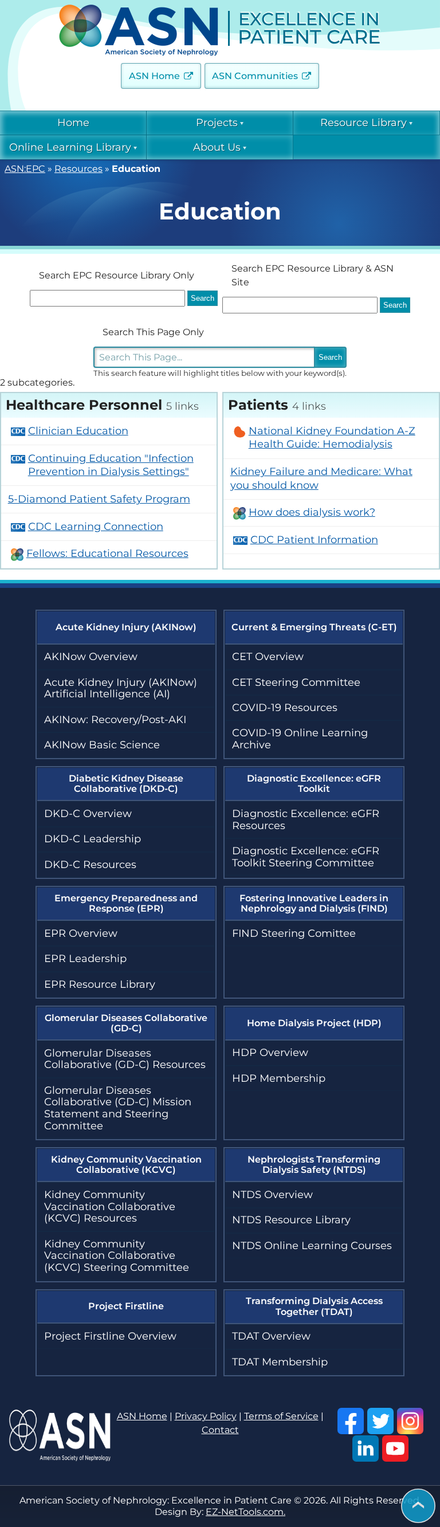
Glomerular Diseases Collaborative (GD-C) (126, 1023)
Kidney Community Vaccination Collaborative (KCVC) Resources (109, 1206)
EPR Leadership (85, 958)
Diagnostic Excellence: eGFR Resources (305, 819)
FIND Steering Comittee (294, 933)
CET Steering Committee (296, 682)
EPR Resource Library (99, 984)
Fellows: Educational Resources (107, 553)
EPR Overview (80, 933)
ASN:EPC (25, 169)
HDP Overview (270, 1052)
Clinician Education (78, 431)
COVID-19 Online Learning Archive (300, 739)
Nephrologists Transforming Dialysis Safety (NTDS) (313, 1165)
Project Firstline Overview (110, 1336)
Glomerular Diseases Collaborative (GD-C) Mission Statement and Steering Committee (117, 1108)
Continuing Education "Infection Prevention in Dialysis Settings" (111, 465)
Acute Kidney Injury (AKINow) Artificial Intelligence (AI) (120, 688)
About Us (217, 147)
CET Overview (268, 656)
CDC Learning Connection (95, 526)
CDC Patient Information (314, 539)
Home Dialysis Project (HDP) (314, 1023)
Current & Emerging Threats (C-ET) (314, 627)
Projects (217, 122)
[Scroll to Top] (418, 1507)
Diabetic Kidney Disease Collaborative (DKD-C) (126, 784)
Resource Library (363, 122)
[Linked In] (365, 1448)
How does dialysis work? (312, 512)
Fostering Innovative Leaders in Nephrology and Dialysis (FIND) (313, 903)
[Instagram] (410, 1421)
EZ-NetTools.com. (245, 1512)
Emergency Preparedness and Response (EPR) (126, 903)
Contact (220, 1430)
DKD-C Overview (88, 813)
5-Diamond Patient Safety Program (99, 499)
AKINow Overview (91, 656)
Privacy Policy (206, 1416)
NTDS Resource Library (291, 1220)
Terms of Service (281, 1416)
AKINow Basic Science (102, 745)
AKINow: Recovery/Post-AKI (115, 719)
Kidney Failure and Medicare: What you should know (321, 478)
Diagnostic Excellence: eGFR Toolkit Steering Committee (305, 857)
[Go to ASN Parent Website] (60, 1458)
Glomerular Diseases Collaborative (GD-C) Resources (125, 1059)
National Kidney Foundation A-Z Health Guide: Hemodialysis (332, 437)
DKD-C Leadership (92, 839)
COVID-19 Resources (284, 707)
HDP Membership (278, 1078)
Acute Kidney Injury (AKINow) (126, 627)
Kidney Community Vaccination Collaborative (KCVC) (126, 1165)
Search (330, 357)
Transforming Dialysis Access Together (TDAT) (314, 1306)
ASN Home (154, 76)
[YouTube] (395, 1448)
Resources (78, 169)
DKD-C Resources (90, 864)
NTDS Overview (272, 1194)
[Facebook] (350, 1421)
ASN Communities (255, 76)
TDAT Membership (280, 1362)
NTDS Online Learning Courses (312, 1245)
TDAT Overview (271, 1336)
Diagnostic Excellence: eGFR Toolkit (314, 784)
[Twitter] (380, 1421)
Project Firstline (126, 1306)
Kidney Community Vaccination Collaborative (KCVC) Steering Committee (116, 1255)
